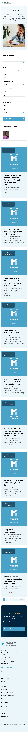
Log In (3, 681)
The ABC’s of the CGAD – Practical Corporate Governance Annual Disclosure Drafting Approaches (13, 180)
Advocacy (4, 686)
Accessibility (4, 713)
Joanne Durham (15, 134)
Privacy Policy (5, 710)
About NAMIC (5, 702)
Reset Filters (7, 118)
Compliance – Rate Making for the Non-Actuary (12, 332)
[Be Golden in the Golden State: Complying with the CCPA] (23, 495)
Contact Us (4, 675)
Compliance (5, 689)
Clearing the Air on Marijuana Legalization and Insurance (13, 231)
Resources (4, 698)
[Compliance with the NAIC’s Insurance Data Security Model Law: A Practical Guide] (23, 295)
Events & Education (7, 692)
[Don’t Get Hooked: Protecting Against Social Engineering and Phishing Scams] (23, 593)
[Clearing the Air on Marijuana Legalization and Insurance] (23, 243)
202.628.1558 (5, 663)
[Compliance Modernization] (23, 542)
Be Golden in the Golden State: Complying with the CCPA (13, 483)
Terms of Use (5, 707)
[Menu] (21, 3)
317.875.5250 (4, 654)
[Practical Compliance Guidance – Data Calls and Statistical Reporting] (23, 394)
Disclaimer (4, 716)
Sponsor (3, 672)
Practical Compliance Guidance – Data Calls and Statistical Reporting (14, 382)
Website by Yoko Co (6, 729)
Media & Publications (7, 695)
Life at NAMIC (5, 678)
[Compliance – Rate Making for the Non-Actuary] (23, 344)
